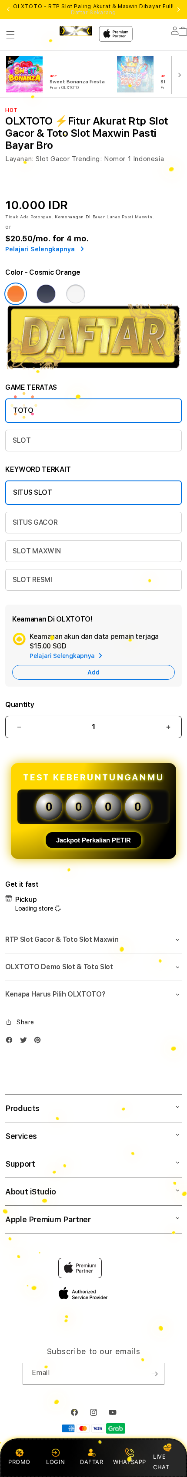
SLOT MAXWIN (36, 551)
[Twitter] (26, 1042)
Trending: (87, 159)
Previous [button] (8, 9)
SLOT (22, 440)
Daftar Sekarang (93, 13)
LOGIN (55, 1461)
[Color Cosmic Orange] (15, 293)
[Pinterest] (39, 1042)
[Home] (76, 31)
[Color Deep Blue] (46, 293)
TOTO (23, 410)
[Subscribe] (154, 1374)
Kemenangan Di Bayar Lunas (87, 216)
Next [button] (178, 9)
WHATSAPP (130, 1461)
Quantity (19, 705)
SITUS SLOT (32, 492)
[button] (10, 34)
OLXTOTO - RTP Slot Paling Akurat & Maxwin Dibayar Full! (93, 9)
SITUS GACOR (35, 522)
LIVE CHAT (161, 1461)
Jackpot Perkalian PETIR (93, 840)
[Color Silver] (75, 293)
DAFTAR (92, 1461)
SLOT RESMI (32, 580)
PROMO (19, 1461)
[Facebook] (11, 1042)
